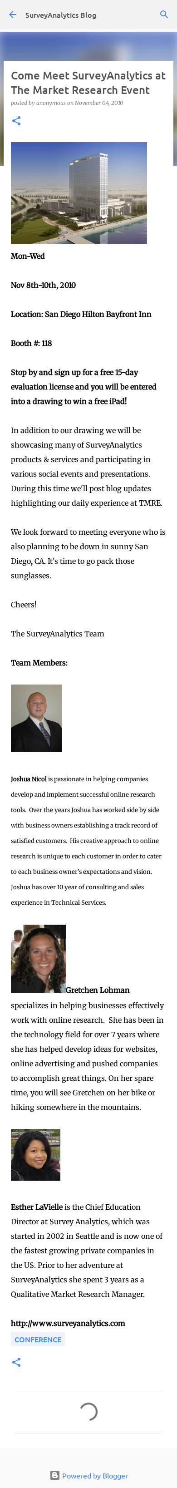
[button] (16, 121)
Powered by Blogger (94, 1475)
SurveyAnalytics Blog (60, 15)
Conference (38, 1339)
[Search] (164, 14)
